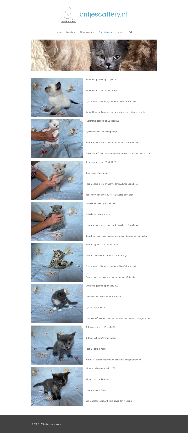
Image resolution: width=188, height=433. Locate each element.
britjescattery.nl (103, 14)
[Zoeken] (131, 32)
